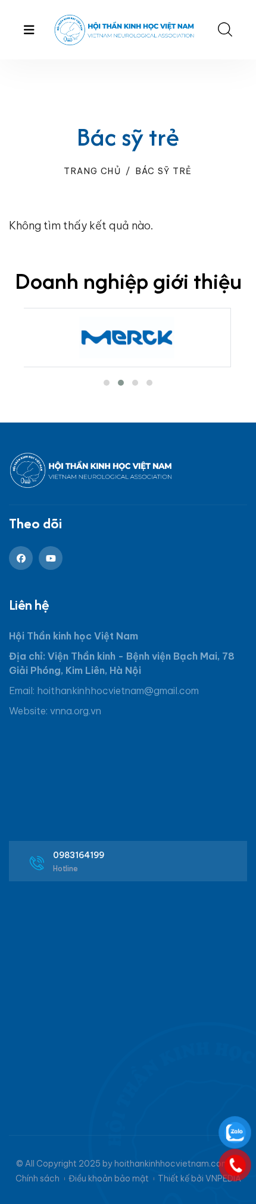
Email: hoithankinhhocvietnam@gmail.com (104, 690)
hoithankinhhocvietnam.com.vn (177, 1163)
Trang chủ (92, 171)
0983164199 (79, 855)
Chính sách (37, 1178)
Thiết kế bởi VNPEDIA (199, 1178)
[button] (106, 383)
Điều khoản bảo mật (108, 1178)
